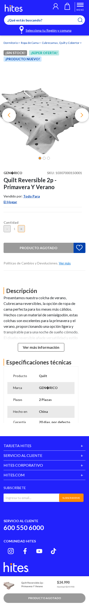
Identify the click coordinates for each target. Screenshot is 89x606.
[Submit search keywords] (83, 20)
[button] (55, 7)
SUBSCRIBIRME (71, 497)
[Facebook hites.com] (25, 551)
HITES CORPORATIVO (23, 465)
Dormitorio (11, 43)
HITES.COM (14, 475)
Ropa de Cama (30, 43)
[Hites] (14, 8)
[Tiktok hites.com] (53, 551)
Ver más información (41, 347)
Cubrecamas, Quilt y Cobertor (61, 43)
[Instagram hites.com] (11, 551)
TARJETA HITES (17, 445)
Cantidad (11, 222)
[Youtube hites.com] (39, 551)
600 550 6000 (24, 527)
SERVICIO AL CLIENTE (23, 455)
